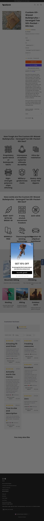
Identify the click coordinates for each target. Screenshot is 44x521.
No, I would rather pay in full (22, 276)
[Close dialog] (32, 244)
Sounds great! (22, 273)
